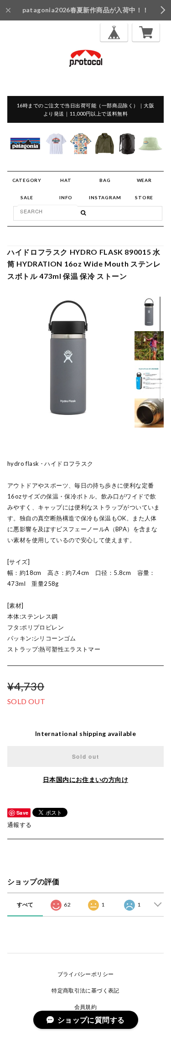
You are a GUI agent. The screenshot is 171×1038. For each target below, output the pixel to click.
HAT (65, 180)
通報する (19, 824)
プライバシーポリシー (85, 974)
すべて (25, 904)
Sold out (85, 756)
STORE (144, 197)
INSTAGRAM (105, 197)
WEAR (144, 180)
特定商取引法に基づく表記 (85, 990)
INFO (66, 197)
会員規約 (85, 1006)
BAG (104, 180)
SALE (27, 197)
